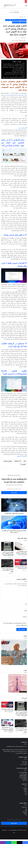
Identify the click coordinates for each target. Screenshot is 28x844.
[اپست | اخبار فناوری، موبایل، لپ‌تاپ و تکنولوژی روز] (10, 5)
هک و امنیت (23, 22)
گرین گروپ (24, 780)
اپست (20, 93)
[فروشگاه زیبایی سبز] (14, 12)
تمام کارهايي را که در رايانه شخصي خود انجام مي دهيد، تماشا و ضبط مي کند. (13, 68)
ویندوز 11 (22, 464)
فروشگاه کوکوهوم (23, 775)
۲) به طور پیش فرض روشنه (18, 70)
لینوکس (25, 813)
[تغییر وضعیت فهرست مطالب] (23, 62)
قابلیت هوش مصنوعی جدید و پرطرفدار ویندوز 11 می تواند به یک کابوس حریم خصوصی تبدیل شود (13, 64)
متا (26, 815)
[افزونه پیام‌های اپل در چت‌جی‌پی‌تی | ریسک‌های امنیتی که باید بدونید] (21, 546)
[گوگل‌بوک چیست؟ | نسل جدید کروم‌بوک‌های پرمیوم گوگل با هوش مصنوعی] (7, 546)
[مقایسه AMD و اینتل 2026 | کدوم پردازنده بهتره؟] (21, 562)
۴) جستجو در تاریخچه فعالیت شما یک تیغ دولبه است (14, 74)
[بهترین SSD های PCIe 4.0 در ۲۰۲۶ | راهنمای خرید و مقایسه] (7, 563)
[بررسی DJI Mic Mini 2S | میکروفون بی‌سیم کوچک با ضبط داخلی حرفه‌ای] (7, 722)
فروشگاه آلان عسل (23, 777)
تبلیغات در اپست (23, 764)
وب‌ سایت (25, 616)
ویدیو (26, 794)
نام (26, 604)
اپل (26, 808)
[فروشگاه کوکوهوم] (22, 456)
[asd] (14, 116)
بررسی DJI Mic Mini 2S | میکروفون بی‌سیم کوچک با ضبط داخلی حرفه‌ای (7, 729)
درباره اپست (24, 761)
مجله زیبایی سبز (23, 773)
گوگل (26, 810)
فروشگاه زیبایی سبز (14, 10)
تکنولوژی (21, 16)
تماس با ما (25, 762)
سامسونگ (25, 811)
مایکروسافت (21, 95)
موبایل (25, 791)
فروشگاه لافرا (24, 778)
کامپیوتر (7, 20)
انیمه (26, 792)
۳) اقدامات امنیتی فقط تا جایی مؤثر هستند (15, 72)
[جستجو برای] (2, 6)
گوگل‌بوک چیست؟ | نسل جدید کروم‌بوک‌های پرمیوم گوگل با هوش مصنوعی (7, 554)
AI (24, 461)
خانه (25, 16)
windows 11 (17, 461)
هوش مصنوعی (16, 22)
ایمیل (25, 610)
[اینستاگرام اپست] (22, 128)
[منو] (26, 6)
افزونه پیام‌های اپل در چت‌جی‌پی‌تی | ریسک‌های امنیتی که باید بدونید (21, 553)
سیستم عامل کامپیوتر (15, 20)
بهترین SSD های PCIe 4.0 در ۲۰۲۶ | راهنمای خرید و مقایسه (7, 570)
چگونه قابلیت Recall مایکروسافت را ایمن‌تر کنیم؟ (13, 77)
